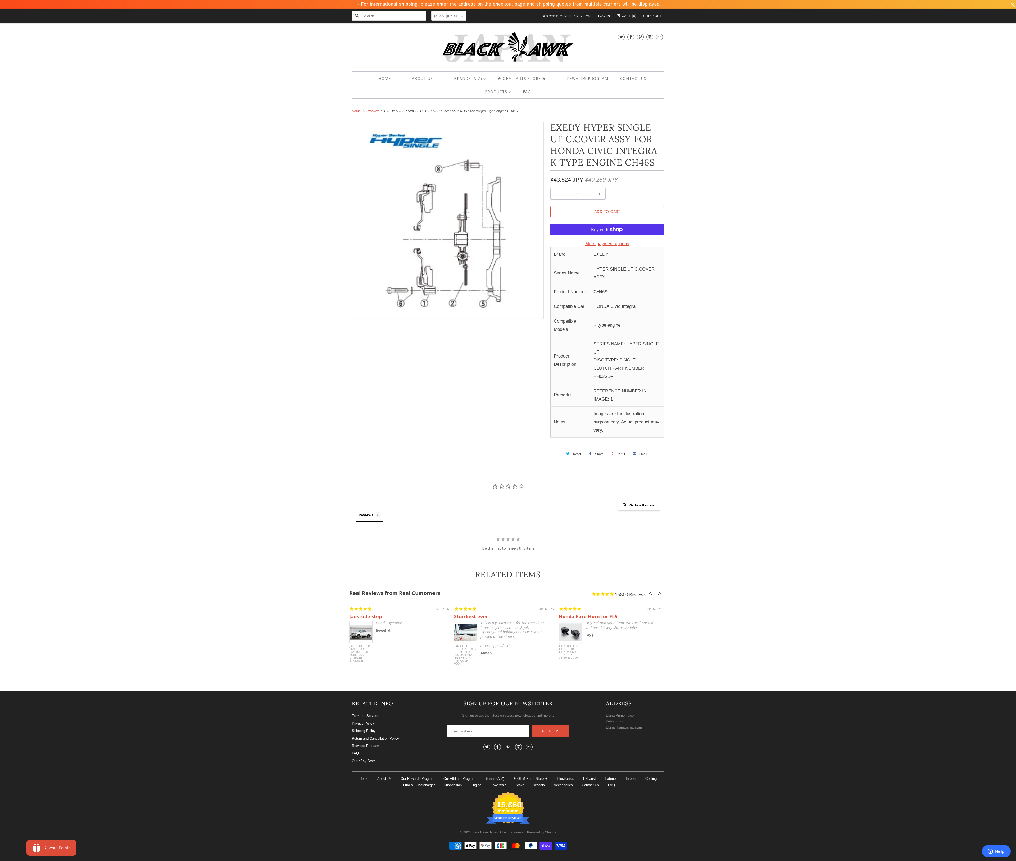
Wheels (539, 785)
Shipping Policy (364, 731)
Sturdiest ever (471, 616)
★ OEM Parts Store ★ (530, 779)
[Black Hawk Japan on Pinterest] (640, 37)
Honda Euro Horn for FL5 (588, 616)
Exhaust (589, 779)
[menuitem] (380, 78)
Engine (476, 785)
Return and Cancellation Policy (375, 738)
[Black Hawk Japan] (508, 48)
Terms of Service (365, 716)
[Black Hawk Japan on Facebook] (630, 37)
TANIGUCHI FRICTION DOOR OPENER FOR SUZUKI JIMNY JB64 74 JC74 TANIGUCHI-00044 (465, 655)
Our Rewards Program (417, 779)
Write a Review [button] (642, 505)
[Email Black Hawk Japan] (659, 37)
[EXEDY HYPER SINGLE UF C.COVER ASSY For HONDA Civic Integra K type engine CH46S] (448, 221)
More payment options (607, 243)
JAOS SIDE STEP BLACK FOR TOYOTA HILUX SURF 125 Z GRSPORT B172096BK (360, 653)
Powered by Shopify (541, 832)
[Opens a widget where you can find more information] (996, 851)
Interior (631, 779)
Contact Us (590, 785)
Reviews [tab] (366, 514)
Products (373, 111)
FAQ (355, 753)
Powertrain (498, 785)
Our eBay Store (364, 761)
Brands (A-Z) (494, 779)
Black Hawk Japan (484, 832)
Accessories (563, 785)
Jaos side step (365, 616)
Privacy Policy (363, 723)
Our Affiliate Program (459, 779)
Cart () (628, 15)
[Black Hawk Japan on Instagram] (649, 37)
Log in (604, 15)
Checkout (652, 15)
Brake (519, 785)
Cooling (651, 779)
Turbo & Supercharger (418, 785)
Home (363, 779)
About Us (384, 779)
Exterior (611, 779)
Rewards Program (365, 746)
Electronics (565, 779)
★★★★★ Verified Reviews (567, 15)
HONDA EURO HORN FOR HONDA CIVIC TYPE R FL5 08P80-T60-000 (568, 652)
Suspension (453, 785)
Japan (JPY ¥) (446, 15)
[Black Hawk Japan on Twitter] (621, 37)
